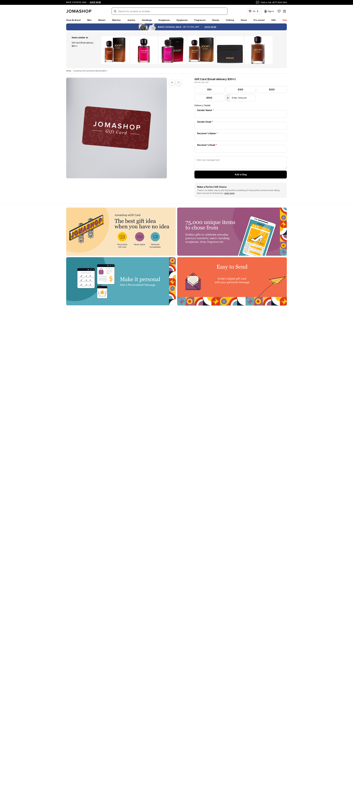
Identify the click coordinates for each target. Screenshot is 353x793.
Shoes (244, 20)
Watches (116, 20)
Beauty (215, 20)
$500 (209, 97)
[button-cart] (284, 11)
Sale (284, 20)
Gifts (273, 20)
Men (89, 20)
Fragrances (200, 20)
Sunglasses (164, 20)
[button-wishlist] (279, 11)
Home (68, 71)
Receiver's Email (207, 145)
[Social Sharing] (172, 82)
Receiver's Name (207, 133)
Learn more (229, 193)
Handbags (147, 20)
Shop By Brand (73, 20)
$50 (209, 89)
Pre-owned (259, 20)
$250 (272, 89)
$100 (240, 89)
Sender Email (205, 121)
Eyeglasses (182, 20)
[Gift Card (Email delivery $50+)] (178, 82)
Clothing (230, 20)
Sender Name (205, 110)
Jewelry (131, 20)
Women (101, 20)
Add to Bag (241, 174)
